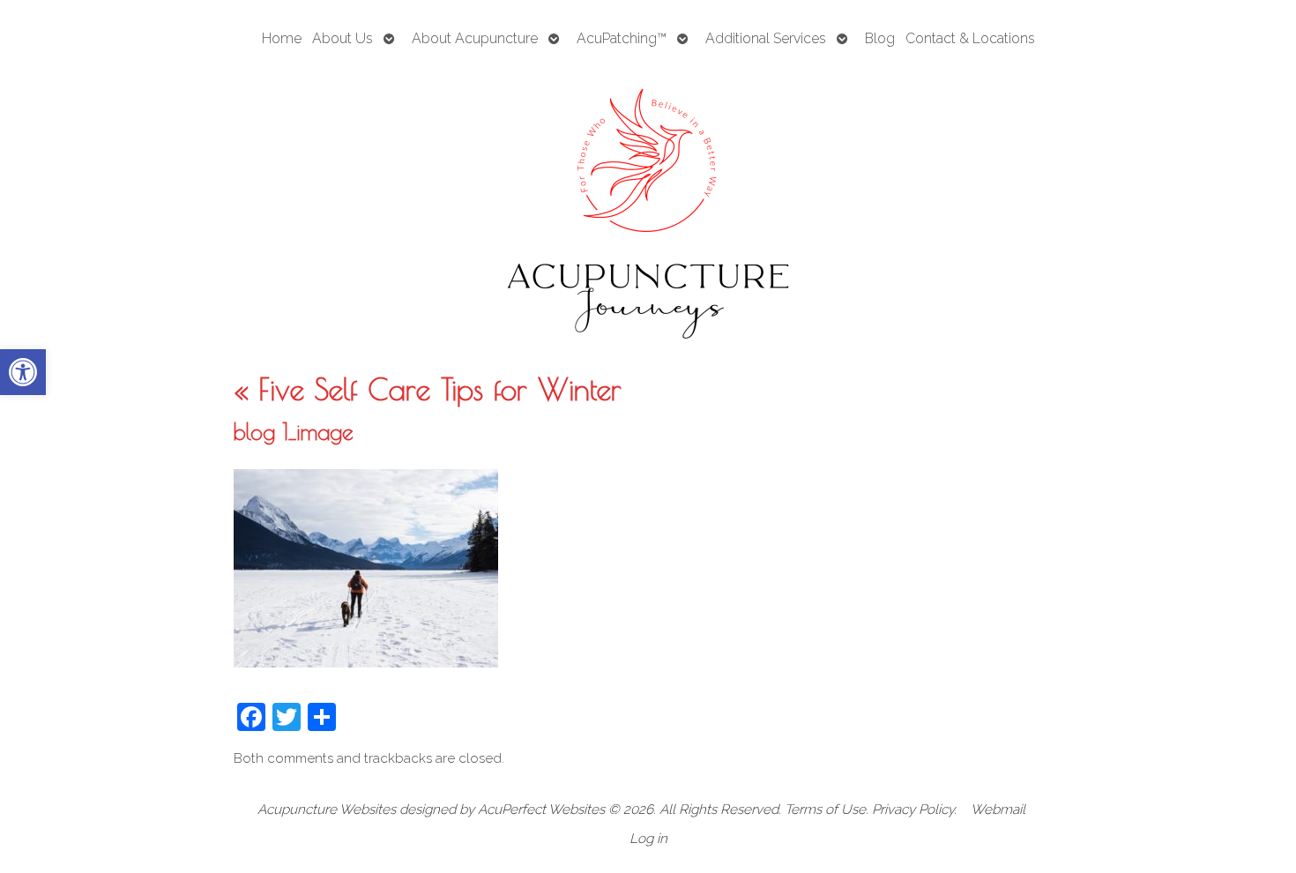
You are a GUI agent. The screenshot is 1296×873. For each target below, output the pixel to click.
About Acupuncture (475, 38)
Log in (648, 839)
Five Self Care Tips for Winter (428, 389)
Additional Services (765, 38)
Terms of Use (825, 809)
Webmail (998, 809)
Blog (880, 38)
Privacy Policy (913, 809)
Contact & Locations (970, 38)
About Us (342, 38)
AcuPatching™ (622, 38)
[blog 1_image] (366, 662)
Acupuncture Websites (326, 809)
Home (282, 38)
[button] (23, 372)
